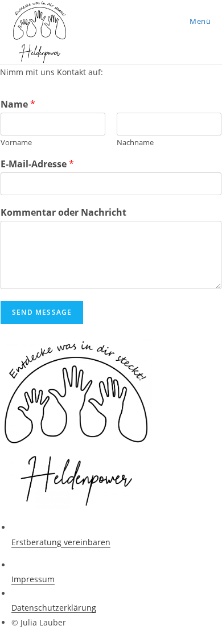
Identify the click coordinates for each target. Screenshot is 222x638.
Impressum (33, 579)
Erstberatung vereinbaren (60, 542)
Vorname (16, 142)
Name (18, 104)
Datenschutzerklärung (53, 607)
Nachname (135, 142)
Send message (42, 312)
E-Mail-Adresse (37, 164)
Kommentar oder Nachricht (63, 213)
